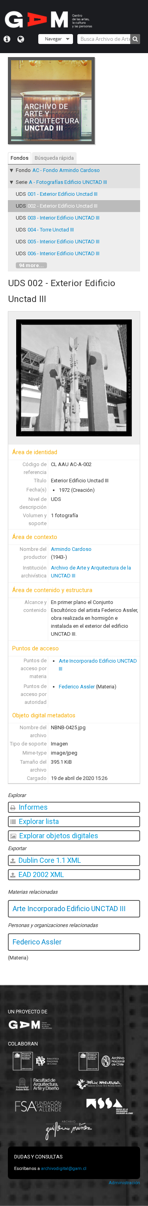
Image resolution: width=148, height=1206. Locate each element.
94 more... (31, 265)
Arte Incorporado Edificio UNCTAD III (69, 908)
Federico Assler (77, 687)
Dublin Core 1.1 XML (49, 860)
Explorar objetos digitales (58, 835)
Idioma (21, 39)
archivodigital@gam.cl (63, 1168)
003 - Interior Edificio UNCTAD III (63, 218)
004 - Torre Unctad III (51, 230)
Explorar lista (38, 821)
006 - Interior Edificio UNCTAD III (63, 253)
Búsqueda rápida (54, 158)
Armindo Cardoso (71, 549)
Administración (124, 1182)
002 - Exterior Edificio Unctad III (62, 206)
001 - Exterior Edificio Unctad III (62, 194)
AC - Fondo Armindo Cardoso (66, 170)
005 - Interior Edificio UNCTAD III (63, 242)
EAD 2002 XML (40, 874)
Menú (7, 39)
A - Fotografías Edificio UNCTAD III (68, 182)
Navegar (53, 39)
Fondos (19, 158)
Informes (32, 807)
